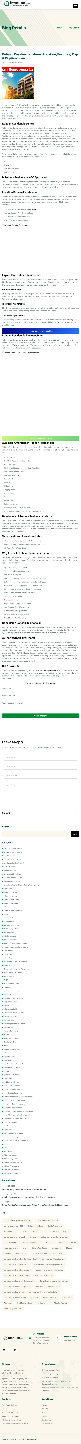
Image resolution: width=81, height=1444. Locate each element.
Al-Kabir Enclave (10, 870)
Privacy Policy (47, 1424)
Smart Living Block (11, 1122)
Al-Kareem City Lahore (12, 874)
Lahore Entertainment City (14, 1013)
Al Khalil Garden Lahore (12, 859)
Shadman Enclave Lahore (13, 1108)
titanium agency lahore (13, 1308)
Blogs (6, 914)
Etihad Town (8, 954)
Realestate (8, 1303)
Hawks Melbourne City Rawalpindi (16, 969)
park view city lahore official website (43, 1292)
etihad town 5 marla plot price (57, 1231)
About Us (45, 1409)
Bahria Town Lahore (28, 209)
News (6, 1046)
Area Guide (8, 889)
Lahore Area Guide (11, 1009)
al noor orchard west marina (47, 1220)
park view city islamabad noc (53, 1259)
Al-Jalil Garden (9, 867)
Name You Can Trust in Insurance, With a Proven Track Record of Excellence (35, 1205)
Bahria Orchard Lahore (12, 892)
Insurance (7, 987)
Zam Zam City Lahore (12, 1170)
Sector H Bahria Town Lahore (14, 1104)
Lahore (6, 1005)
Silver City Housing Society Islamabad (18, 1115)
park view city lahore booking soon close (19, 1281)
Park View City (9, 1060)
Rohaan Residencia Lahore (13, 1089)
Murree (6, 1035)
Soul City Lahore (10, 1126)
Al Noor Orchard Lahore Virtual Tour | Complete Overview (60, 1389)
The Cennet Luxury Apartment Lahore (18, 1137)
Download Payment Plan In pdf (40, 438)
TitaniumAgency (60, 1303)
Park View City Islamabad (13, 1064)
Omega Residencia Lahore (13, 1049)
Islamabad (7, 994)
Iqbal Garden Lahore (11, 991)
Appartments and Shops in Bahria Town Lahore (21, 885)
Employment (8, 951)
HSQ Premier (8, 980)
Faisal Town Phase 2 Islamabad (15, 962)
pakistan (7, 1253)
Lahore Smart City (10, 1016)
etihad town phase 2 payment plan (54, 1237)
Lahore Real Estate (39, 1248)
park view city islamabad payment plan (49, 1264)
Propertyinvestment (51, 1297)
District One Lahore (11, 940)
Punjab (6, 1071)
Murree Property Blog (50, 1377)
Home (44, 1405)
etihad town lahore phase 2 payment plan (20, 1237)
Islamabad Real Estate (67, 1242)
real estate (68, 1297)
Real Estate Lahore (24, 1303)
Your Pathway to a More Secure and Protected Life (24, 1189)
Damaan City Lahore (11, 929)
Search (5, 827)
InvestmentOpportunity (32, 1242)
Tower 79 (7, 1148)
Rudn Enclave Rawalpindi (13, 1093)
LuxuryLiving (56, 1248)
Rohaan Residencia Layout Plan (40, 331)
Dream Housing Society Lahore (15, 943)
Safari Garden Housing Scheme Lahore (18, 1097)
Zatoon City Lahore (11, 1173)
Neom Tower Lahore (11, 1038)
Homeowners (9, 976)
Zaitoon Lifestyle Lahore (13, 1162)
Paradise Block (9, 1057)
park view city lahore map (14, 1292)
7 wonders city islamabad (13, 848)
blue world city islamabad (31, 1231)
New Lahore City (10, 1042)
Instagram (50, 683)
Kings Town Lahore (11, 1002)
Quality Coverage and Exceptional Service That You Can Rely (28, 1197)
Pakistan (7, 1053)
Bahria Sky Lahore (10, 896)
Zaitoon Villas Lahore (11, 1166)
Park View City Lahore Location (48, 1286)
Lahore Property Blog (50, 1374)
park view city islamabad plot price (17, 1270)
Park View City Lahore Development (54, 1281)
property (34, 1297)
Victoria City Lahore (11, 1159)
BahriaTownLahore (55, 1226)
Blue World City (9, 921)
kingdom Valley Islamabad (13, 998)
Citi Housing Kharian (11, 925)
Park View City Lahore (12, 1067)
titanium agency (43, 1303)
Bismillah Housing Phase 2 (13, 911)
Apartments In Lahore (12, 881)
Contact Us (46, 1420)
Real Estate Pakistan (11, 1082)
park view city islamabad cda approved (47, 1253)
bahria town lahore (35, 1226)
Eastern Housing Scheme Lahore (16, 947)
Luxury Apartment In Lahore (14, 1024)
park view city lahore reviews (15, 1297)
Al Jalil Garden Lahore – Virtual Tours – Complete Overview (57, 1382)
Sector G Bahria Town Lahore (14, 1100)
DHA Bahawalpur (10, 936)
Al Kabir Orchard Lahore (13, 852)
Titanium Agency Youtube (52, 1370)
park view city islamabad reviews (17, 1275)
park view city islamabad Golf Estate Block (20, 1259)
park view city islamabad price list (49, 1270)
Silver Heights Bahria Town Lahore (16, 1119)
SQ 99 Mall (8, 1130)
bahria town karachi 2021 (13, 1226)
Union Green (8, 1151)
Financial (7, 965)
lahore (25, 1248)
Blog (43, 1412)
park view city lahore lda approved (17, 1286)
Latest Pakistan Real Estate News (15, 1424)
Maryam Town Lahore (12, 1031)
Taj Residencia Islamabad (13, 1133)
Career (44, 1416)
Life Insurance (9, 1020)
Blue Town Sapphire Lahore (14, 918)
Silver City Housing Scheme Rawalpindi (18, 1111)
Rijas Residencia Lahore (12, 1086)
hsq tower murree (11, 1242)
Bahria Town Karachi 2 (12, 900)
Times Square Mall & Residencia (16, 1140)
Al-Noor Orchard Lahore (13, 878)
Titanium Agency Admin (14, 62)
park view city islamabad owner (16, 1264)
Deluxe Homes (9, 932)
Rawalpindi (8, 1078)
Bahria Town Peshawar (12, 907)
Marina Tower (9, 1027)
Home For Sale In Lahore (13, 973)
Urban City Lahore (10, 1155)
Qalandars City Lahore (12, 1075)
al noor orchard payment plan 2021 (17, 1220)
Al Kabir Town (9, 856)
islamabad (50, 1242)
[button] (75, 6)
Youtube (29, 683)
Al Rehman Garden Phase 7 (14, 863)
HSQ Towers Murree (11, 984)
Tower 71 (7, 1144)
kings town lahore (11, 1248)
